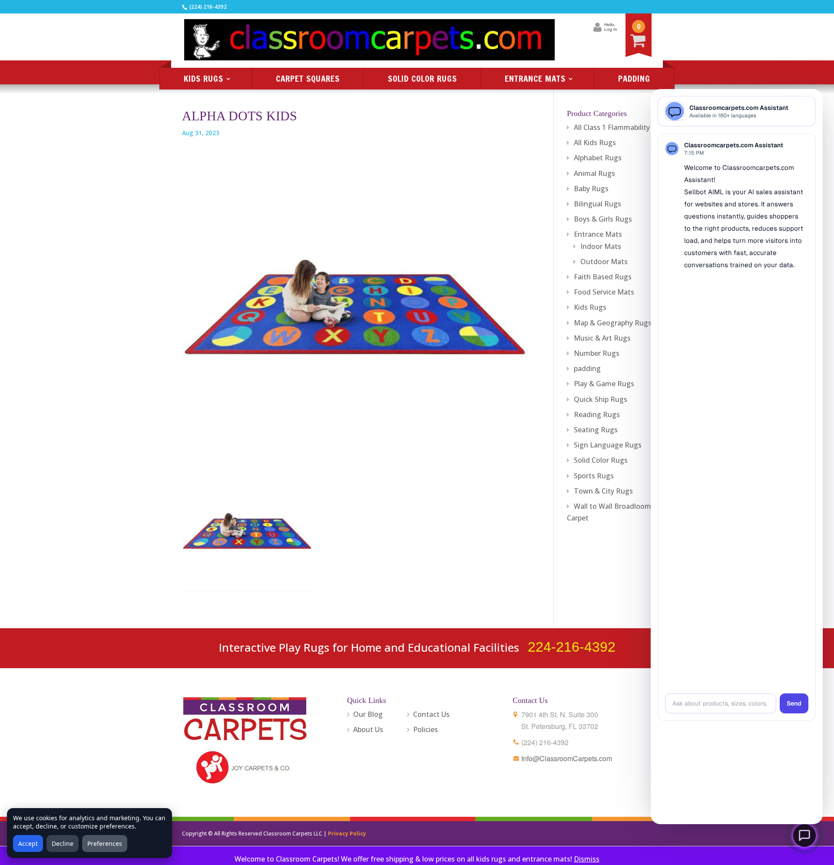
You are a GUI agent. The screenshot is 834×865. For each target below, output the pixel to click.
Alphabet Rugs (598, 157)
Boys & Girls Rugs (603, 219)
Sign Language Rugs (608, 445)
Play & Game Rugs (604, 383)
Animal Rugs (594, 173)
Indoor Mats (600, 246)
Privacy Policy (347, 833)
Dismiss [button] (586, 859)
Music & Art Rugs (602, 338)
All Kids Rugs (595, 142)
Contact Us (431, 714)
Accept (28, 843)
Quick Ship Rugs (600, 399)
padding (587, 368)
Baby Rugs (591, 188)
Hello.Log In (610, 27)
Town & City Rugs (603, 491)
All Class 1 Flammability (612, 127)
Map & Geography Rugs (613, 323)
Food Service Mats (604, 292)
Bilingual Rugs (597, 204)
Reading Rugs (597, 414)
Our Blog (368, 714)
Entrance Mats (535, 78)
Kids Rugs (203, 78)
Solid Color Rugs (422, 78)
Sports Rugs (594, 476)
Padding (634, 78)
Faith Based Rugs (603, 277)
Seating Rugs (596, 429)
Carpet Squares (308, 78)
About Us (368, 729)
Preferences (104, 843)
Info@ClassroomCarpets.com (566, 758)
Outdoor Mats (604, 261)
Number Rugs (596, 353)
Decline (62, 843)
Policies (425, 729)
